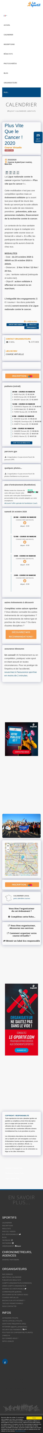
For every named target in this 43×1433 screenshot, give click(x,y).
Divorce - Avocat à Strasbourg (13, 1374)
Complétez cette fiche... (23, 916)
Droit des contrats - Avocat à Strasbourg (16, 1391)
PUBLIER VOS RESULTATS (11, 1280)
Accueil (7, 25)
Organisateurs (10, 83)
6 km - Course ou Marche (23, 416)
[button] (23, 857)
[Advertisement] (21, 787)
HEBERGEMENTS (8, 1246)
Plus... (6, 92)
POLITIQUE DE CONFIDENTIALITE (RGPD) (17, 1332)
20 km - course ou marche (24, 517)
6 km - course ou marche (25, 556)
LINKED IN (6, 1335)
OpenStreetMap (25, 875)
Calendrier (8, 35)
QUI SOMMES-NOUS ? (10, 1338)
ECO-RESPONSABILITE (10, 1234)
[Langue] (21, 15)
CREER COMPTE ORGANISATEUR (14, 1286)
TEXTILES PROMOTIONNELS (12, 1303)
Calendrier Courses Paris (13, 1168)
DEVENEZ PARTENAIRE (10, 1260)
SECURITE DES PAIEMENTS (12, 1329)
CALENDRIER (7, 1223)
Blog (6, 73)
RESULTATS (6, 1228)
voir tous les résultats (21, 443)
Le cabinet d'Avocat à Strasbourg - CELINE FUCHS (20, 1356)
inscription (20, 375)
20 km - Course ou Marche (23, 392)
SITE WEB (35, 342)
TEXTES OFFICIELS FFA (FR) (12, 1321)
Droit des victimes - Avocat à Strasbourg (16, 1383)
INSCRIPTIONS (7, 1226)
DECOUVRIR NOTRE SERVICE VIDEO (15, 1295)
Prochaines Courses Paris (14, 1173)
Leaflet (9, 875)
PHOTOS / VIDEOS (9, 1231)
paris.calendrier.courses (21, 898)
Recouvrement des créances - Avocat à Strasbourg (20, 1394)
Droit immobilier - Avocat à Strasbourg (16, 1386)
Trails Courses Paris (12, 1178)
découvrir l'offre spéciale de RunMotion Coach (20, 503)
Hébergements (31, 327)
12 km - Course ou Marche (23, 404)
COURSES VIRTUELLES (10, 1297)
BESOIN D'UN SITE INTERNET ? (13, 1300)
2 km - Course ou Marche (23, 428)
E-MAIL (12, 342)
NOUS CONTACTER (9, 1306)
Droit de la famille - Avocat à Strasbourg (16, 1377)
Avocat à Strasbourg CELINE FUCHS (15, 1347)
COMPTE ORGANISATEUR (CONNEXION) (17, 1283)
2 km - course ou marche (25, 575)
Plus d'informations (20, 1431)
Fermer (34, 1418)
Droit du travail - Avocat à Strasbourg (15, 1389)
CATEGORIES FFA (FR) (10, 1318)
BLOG (4, 1237)
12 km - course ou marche (24, 536)
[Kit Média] (21, 739)
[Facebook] (5, 1361)
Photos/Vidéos (10, 63)
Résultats (8, 54)
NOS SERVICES (7, 1274)
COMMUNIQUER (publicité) (12, 1292)
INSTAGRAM (6, 1243)
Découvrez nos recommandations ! (21, 634)
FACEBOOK (6, 1240)
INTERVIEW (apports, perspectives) (14, 1327)
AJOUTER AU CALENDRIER (11, 1277)
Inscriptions (9, 44)
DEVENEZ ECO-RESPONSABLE (13, 1289)
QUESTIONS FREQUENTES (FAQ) (14, 1324)
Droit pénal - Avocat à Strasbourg (14, 1380)
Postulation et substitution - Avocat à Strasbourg (19, 1397)
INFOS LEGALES (8, 1341)
